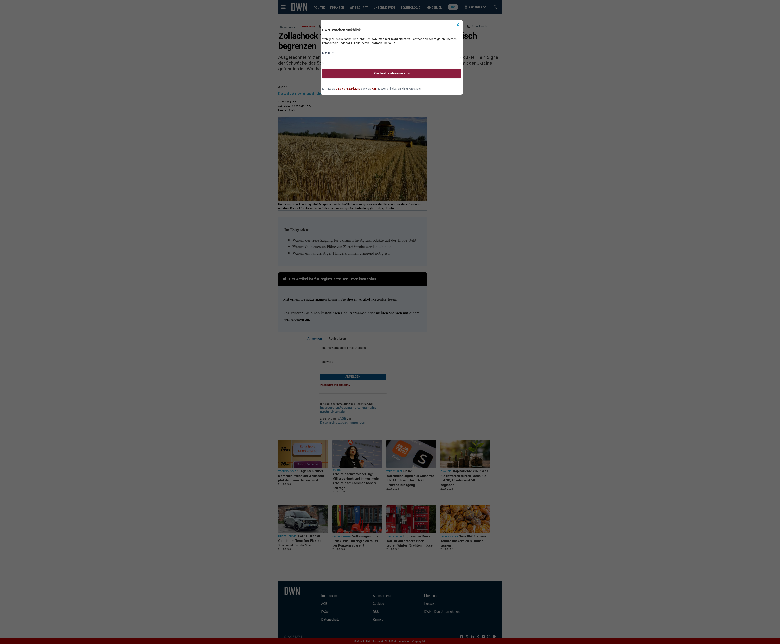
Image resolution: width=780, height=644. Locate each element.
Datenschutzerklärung (348, 88)
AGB (374, 88)
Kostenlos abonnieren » (392, 73)
